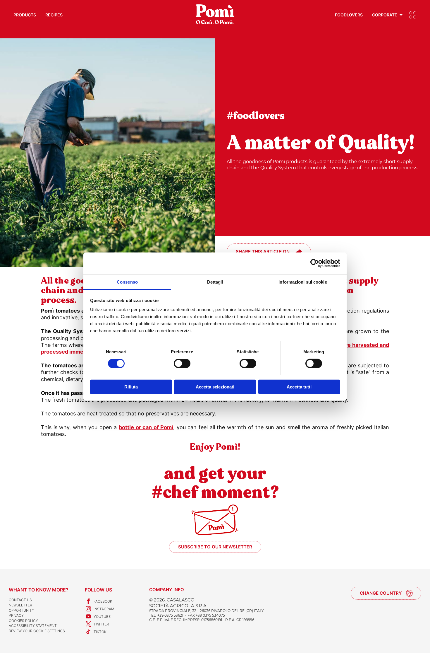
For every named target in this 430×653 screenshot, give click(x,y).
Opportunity (21, 610)
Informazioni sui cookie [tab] (302, 281)
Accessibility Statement (33, 625)
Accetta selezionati (215, 386)
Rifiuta (131, 386)
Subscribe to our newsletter (215, 547)
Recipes (54, 14)
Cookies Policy (23, 620)
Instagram (104, 609)
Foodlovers (349, 14)
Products (24, 14)
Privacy (16, 615)
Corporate (384, 14)
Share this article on (263, 251)
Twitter (101, 624)
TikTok (100, 632)
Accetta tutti (299, 386)
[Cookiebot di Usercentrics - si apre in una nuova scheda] (314, 263)
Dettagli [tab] (215, 281)
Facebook (103, 601)
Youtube (102, 616)
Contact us (20, 600)
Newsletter (20, 605)
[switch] (182, 363)
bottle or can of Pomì (146, 427)
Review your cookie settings (37, 631)
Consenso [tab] (127, 281)
